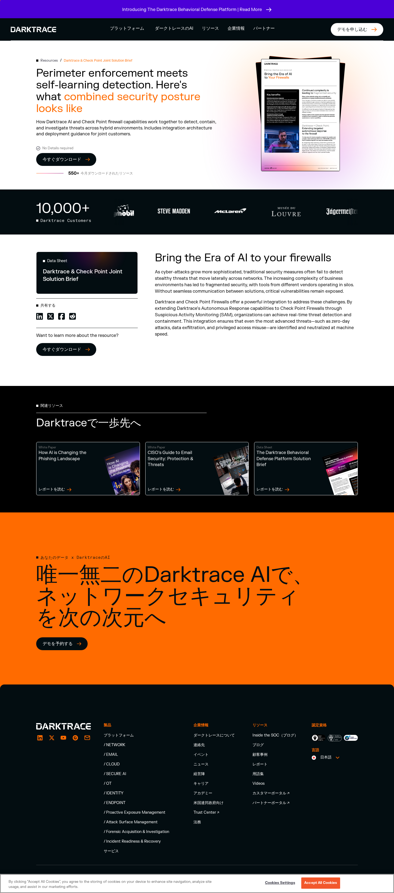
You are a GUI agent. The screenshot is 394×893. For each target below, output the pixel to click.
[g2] (75, 738)
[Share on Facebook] (61, 315)
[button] (127, 28)
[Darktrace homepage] (63, 726)
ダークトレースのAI (174, 28)
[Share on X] (50, 315)
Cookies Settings (280, 883)
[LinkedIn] (40, 738)
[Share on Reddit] (72, 315)
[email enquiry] (87, 738)
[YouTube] (63, 738)
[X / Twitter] (51, 738)
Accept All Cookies (320, 883)
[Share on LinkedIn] (39, 315)
